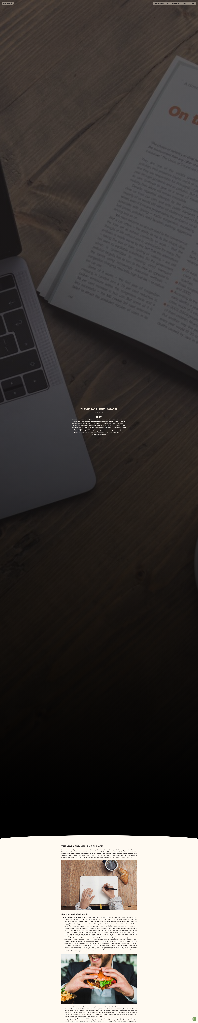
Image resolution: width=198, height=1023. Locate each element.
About (184, 3)
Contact (192, 3)
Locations (174, 3)
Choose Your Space (160, 3)
